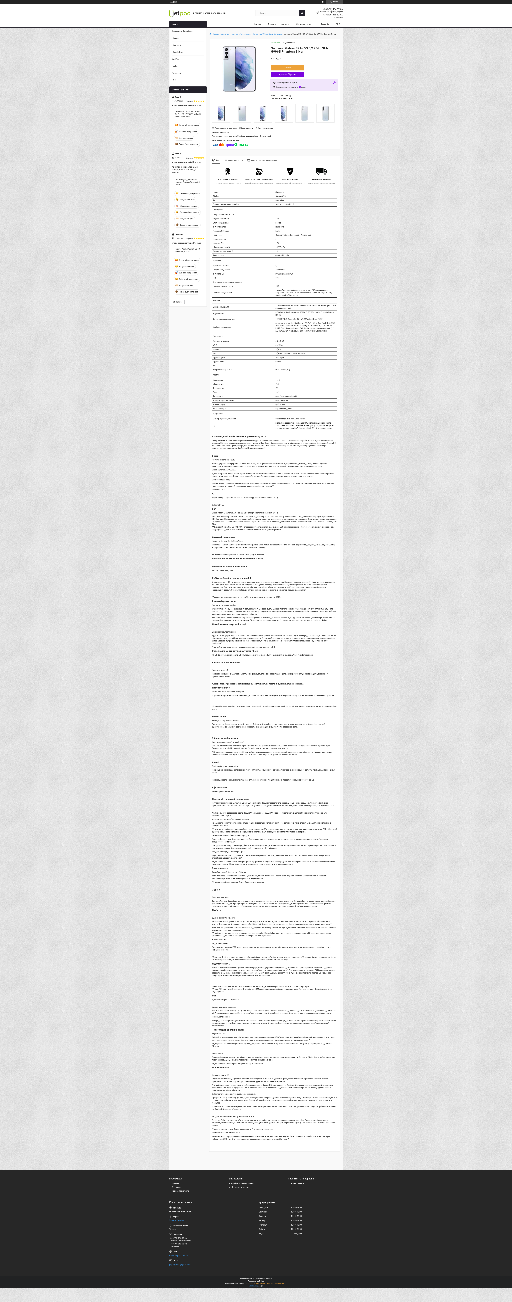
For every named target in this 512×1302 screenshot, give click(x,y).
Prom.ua (269, 1279)
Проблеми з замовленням (242, 1183)
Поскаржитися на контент (255, 1283)
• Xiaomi (175, 38)
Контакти (285, 24)
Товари (271, 24)
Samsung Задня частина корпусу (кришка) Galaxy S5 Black (188, 182)
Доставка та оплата (305, 24)
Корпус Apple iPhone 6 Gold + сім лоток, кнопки (187, 250)
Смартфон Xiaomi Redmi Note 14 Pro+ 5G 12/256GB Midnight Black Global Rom (188, 114)
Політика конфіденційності (277, 1283)
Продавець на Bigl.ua (256, 1281)
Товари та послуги (221, 34)
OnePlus (175, 59)
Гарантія (325, 24)
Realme (175, 66)
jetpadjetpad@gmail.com (180, 1265)
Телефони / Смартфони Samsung (267, 34)
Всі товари (176, 73)
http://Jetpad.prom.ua (178, 1255)
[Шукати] (302, 13)
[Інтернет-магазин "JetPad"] (180, 13)
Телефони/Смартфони (241, 34)
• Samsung (176, 45)
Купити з (283, 75)
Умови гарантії (297, 1183)
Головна (257, 24)
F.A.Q (338, 24)
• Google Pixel (177, 52)
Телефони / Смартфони (182, 31)
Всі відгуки (177, 302)
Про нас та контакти (180, 1191)
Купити (288, 68)
